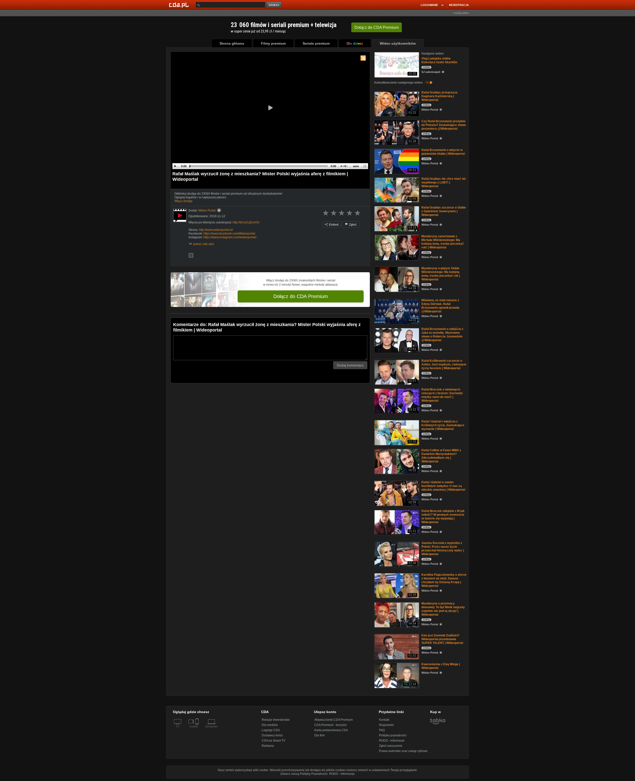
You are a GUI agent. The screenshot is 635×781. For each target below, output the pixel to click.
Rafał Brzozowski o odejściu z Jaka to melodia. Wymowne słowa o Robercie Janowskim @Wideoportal (442, 334)
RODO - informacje (392, 740)
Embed (333, 224)
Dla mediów (270, 725)
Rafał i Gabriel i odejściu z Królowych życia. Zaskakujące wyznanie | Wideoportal (442, 425)
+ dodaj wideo (460, 12)
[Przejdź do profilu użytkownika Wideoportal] (180, 215)
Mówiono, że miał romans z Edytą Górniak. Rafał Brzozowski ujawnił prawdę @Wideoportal (440, 306)
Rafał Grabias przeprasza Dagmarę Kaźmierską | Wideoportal (439, 96)
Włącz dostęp (183, 201)
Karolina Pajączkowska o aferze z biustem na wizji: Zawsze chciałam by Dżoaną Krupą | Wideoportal (444, 580)
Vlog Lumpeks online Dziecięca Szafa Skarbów (439, 60)
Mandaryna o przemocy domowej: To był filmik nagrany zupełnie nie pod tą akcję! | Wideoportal (443, 609)
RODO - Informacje (342, 774)
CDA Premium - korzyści (330, 725)
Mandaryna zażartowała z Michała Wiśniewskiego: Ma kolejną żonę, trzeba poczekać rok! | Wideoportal (442, 242)
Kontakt (384, 719)
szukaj (274, 5)
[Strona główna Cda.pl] (179, 4)
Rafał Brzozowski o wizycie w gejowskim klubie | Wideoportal (443, 151)
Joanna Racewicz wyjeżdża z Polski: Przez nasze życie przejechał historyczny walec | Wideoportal (442, 548)
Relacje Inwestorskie (276, 719)
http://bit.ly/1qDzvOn (246, 222)
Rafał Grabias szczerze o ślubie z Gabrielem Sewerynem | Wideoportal (443, 211)
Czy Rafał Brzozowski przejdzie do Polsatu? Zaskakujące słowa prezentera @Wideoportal (443, 125)
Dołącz (376, 27)
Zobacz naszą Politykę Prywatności (304, 774)
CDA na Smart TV (273, 740)
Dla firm (319, 735)
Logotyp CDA (271, 730)
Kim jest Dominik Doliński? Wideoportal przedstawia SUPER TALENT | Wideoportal (442, 639)
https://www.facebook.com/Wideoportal (229, 233)
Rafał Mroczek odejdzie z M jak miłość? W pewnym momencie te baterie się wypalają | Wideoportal (443, 516)
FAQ (382, 730)
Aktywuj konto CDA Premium (333, 719)
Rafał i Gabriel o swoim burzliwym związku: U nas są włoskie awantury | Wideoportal (443, 486)
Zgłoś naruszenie (390, 746)
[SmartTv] (197, 729)
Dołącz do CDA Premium (300, 296)
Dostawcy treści (272, 735)
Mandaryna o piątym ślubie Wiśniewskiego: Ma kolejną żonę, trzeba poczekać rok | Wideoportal (440, 274)
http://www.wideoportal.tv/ (216, 230)
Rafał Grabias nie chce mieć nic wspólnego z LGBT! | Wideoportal (443, 182)
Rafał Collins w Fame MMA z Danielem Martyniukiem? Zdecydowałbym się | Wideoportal (441, 456)
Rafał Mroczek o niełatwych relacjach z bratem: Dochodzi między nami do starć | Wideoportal (442, 395)
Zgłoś (352, 224)
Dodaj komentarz (350, 365)
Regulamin (386, 725)
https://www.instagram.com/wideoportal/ (229, 237)
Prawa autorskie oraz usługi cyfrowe (403, 751)
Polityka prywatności (393, 735)
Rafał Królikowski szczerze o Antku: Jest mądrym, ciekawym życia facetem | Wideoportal (443, 364)
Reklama (268, 746)
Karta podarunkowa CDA (331, 730)
